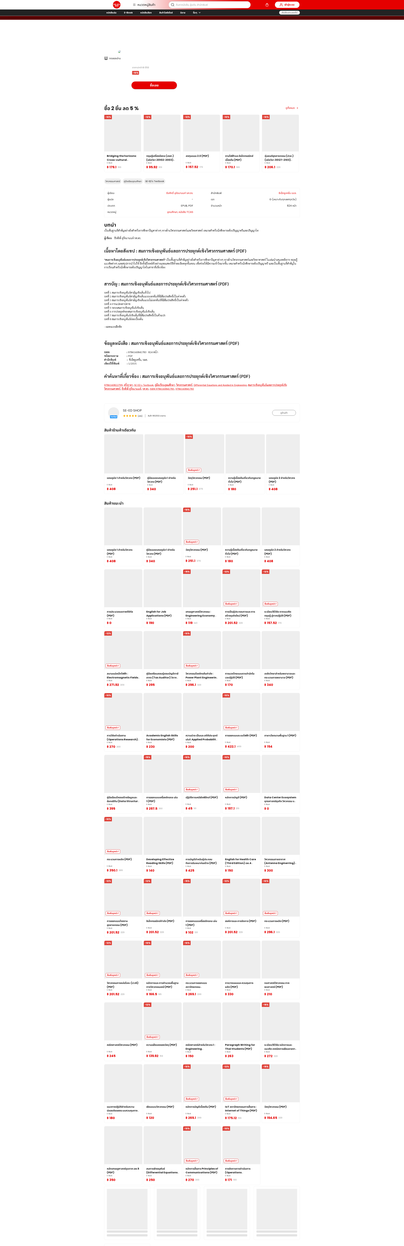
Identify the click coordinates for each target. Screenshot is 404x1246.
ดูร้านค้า (284, 412)
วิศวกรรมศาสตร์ (112, 181)
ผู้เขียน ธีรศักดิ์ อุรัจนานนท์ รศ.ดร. (149, 36)
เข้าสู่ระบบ (289, 4)
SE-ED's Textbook (154, 181)
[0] (267, 5)
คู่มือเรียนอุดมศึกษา (133, 181)
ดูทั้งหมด (290, 108)
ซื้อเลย (154, 85)
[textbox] (202, 313)
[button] (289, 13)
